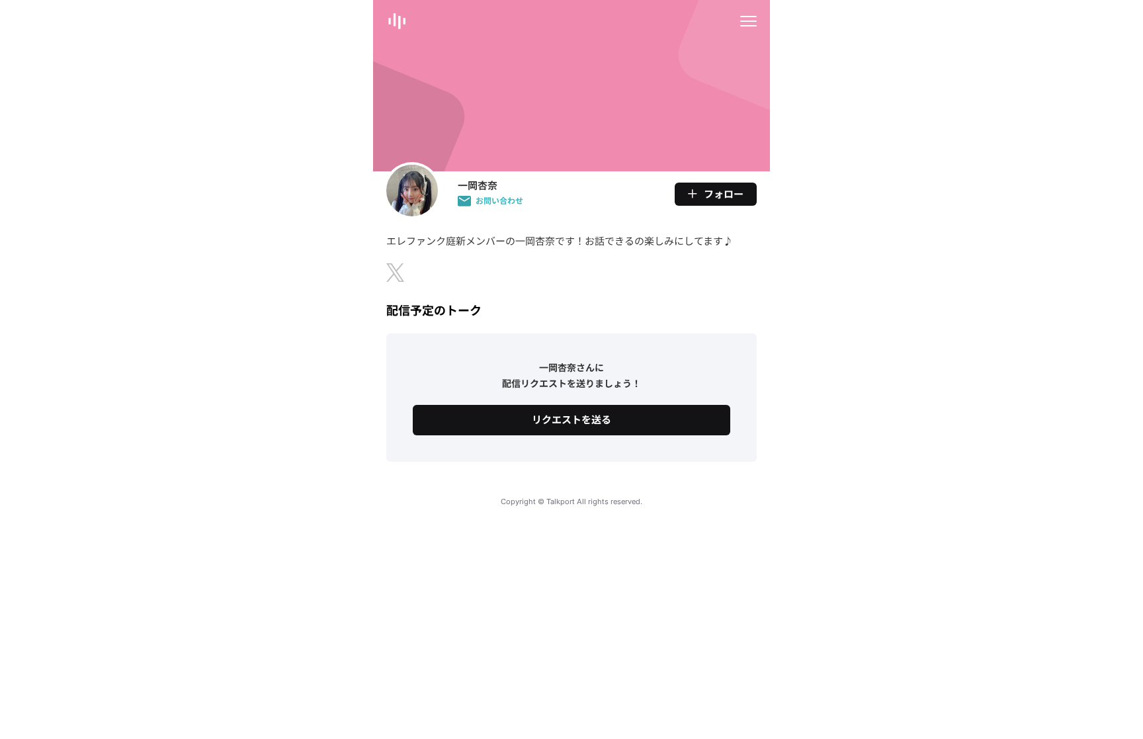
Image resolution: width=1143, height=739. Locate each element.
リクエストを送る (571, 419)
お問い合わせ (499, 201)
